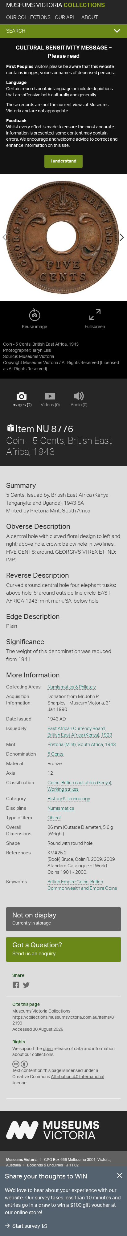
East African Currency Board (76, 728)
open (48, 1049)
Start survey (26, 1226)
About (89, 17)
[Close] (119, 1176)
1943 (110, 744)
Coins (53, 783)
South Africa (90, 744)
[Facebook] (16, 986)
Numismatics (60, 808)
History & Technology (68, 799)
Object (54, 818)
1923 (106, 735)
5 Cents (55, 754)
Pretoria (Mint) (61, 744)
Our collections (28, 17)
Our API (64, 17)
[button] (63, 31)
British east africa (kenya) (86, 783)
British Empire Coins (67, 882)
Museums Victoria (55, 5)
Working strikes (63, 789)
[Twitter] (26, 986)
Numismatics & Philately (71, 687)
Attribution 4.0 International (77, 1077)
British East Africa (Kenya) (73, 735)
